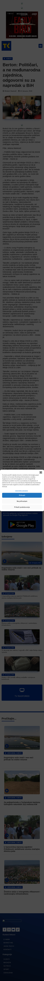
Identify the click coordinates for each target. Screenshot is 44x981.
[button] (41, 472)
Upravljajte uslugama (21, 490)
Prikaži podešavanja (22, 507)
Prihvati (22, 495)
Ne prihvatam (22, 501)
